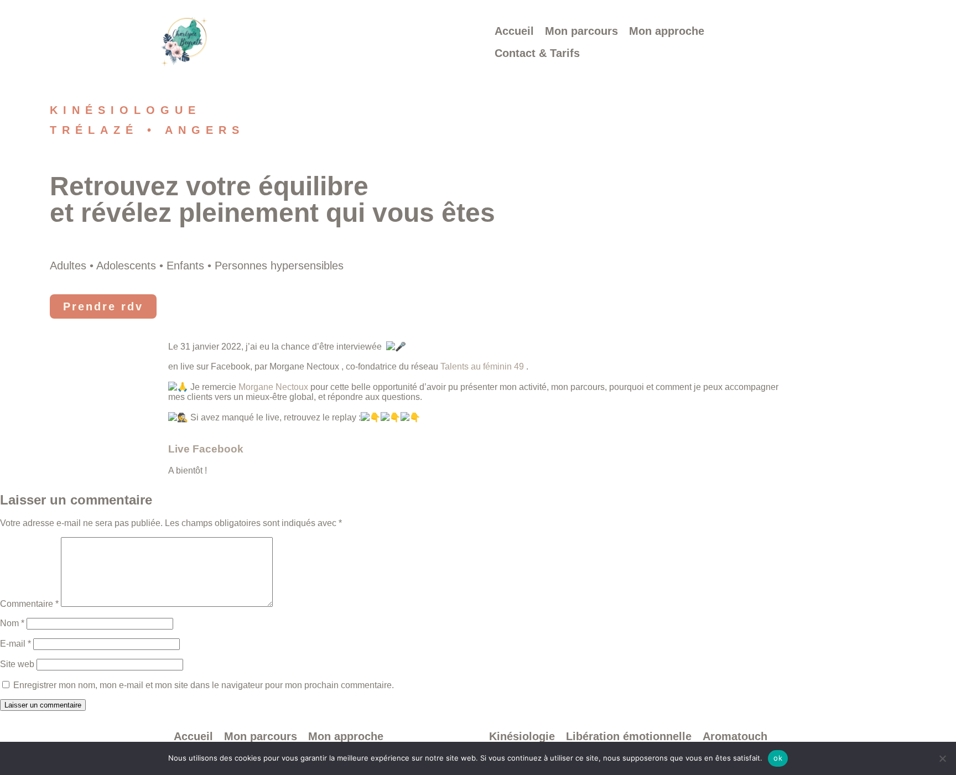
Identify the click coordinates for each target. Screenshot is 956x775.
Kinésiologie (522, 736)
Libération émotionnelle (629, 736)
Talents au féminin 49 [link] (482, 366)
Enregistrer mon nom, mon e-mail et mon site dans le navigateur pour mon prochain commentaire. (203, 685)
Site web (17, 664)
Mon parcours (581, 31)
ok (777, 757)
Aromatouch (735, 736)
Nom (12, 623)
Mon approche (666, 31)
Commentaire (29, 603)
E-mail (15, 643)
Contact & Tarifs (537, 53)
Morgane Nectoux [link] (273, 387)
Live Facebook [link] (205, 449)
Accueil (514, 31)
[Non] (942, 758)
